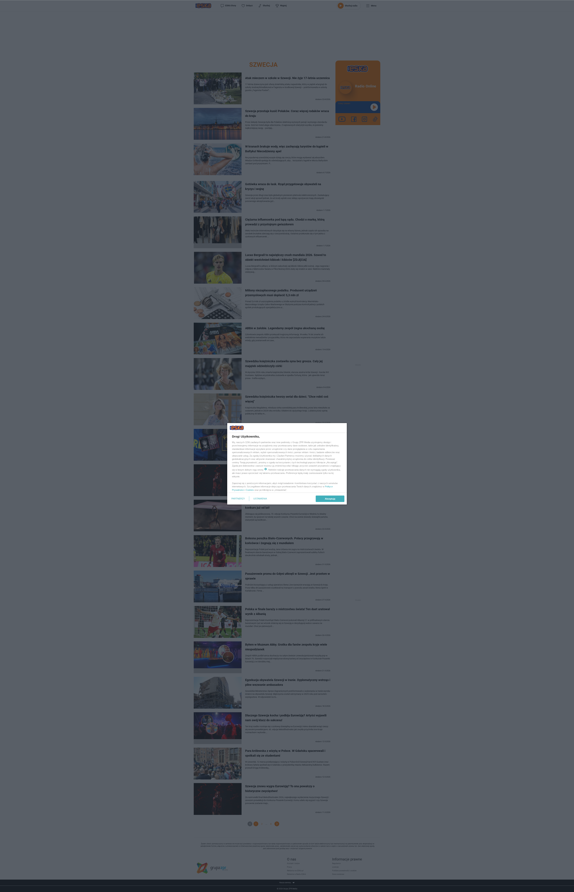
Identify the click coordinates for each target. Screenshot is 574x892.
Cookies (250, 490)
